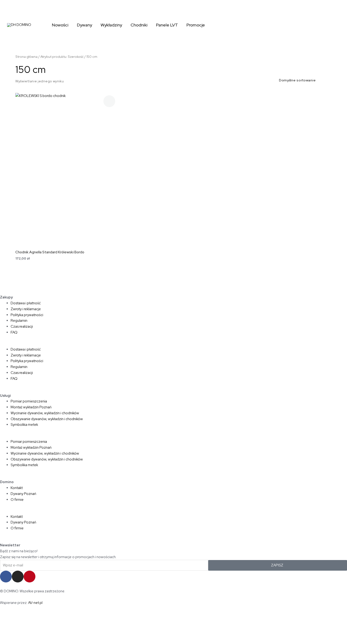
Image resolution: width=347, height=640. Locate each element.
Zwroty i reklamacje (26, 309)
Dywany (84, 25)
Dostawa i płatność (26, 303)
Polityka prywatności (27, 315)
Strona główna (26, 56)
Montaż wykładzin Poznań (31, 407)
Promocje (195, 25)
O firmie (17, 499)
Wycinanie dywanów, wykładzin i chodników (45, 413)
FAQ (14, 332)
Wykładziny (111, 25)
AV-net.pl (35, 602)
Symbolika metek (24, 424)
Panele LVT (167, 25)
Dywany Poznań (23, 493)
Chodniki (139, 25)
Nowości (60, 25)
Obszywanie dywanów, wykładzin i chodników (47, 419)
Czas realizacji (22, 326)
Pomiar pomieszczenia (29, 401)
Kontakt (17, 487)
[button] (173, 344)
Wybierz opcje (66, 150)
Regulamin (19, 320)
